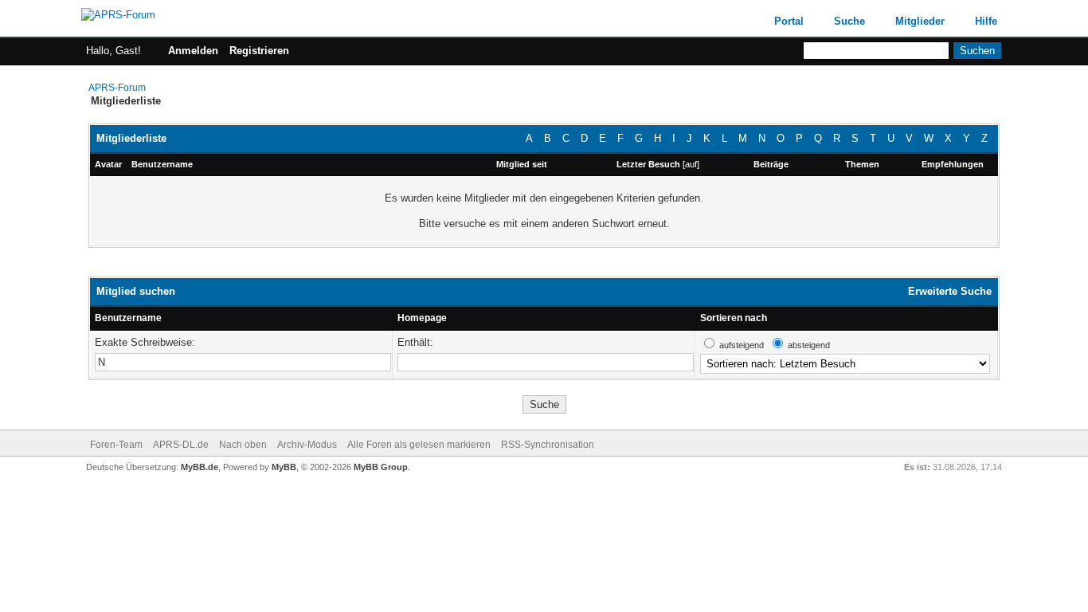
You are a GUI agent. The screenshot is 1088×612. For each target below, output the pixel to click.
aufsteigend (741, 345)
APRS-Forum (117, 87)
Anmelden (193, 51)
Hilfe (986, 21)
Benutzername (128, 318)
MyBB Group (381, 467)
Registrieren (259, 51)
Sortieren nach (733, 318)
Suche (849, 21)
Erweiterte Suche (950, 291)
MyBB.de (199, 467)
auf (691, 164)
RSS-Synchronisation (547, 444)
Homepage (422, 318)
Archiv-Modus (307, 444)
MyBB (284, 467)
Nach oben (243, 444)
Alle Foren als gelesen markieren (419, 444)
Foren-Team (116, 444)
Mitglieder (920, 21)
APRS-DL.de (181, 444)
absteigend (809, 345)
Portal (789, 21)
